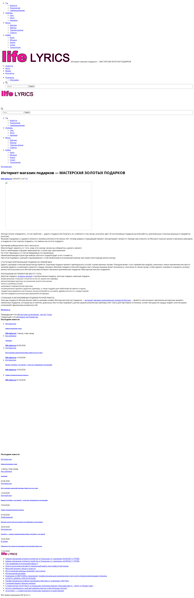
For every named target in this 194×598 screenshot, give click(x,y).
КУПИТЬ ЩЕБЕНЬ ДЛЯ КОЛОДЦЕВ (20, 578)
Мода (7, 23)
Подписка (9, 77)
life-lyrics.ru (6, 178)
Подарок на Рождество (28, 317)
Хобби (8, 35)
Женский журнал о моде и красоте (20, 568)
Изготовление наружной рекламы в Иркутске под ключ (24, 353)
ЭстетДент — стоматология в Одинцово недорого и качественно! (34, 590)
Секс (12, 15)
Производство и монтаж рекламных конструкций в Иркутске (21, 546)
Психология (15, 8)
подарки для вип (25, 276)
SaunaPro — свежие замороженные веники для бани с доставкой (23, 534)
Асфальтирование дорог (13, 328)
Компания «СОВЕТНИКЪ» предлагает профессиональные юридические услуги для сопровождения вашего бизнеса (56, 576)
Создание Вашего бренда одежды (20, 583)
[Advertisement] (42, 102)
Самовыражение (17, 10)
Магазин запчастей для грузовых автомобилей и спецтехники (22, 522)
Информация (7, 517)
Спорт (12, 45)
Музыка (13, 40)
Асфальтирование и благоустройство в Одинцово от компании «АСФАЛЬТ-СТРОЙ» (42, 558)
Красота (13, 5)
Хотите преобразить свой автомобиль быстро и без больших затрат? (36, 588)
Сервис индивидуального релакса (16, 375)
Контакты (9, 73)
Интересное (6, 166)
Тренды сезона (16, 30)
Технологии (15, 47)
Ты (6, 3)
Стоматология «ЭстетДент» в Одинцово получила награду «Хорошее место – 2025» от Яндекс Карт (49, 586)
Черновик (8, 340)
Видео (8, 71)
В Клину (4, 541)
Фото (7, 68)
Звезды (13, 27)
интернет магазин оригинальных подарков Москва (108, 300)
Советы (13, 32)
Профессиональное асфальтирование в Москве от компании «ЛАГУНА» (37, 581)
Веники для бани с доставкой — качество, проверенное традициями (28, 365)
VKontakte (14, 80)
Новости (9, 66)
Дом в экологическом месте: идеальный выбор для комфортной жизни (36, 566)
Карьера (13, 20)
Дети (12, 18)
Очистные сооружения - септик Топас (35, 314)
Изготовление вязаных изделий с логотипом (25, 571)
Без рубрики (10, 336)
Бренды (13, 25)
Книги (12, 42)
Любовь (9, 13)
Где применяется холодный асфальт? (21, 563)
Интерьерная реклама (15, 573)
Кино (12, 37)
